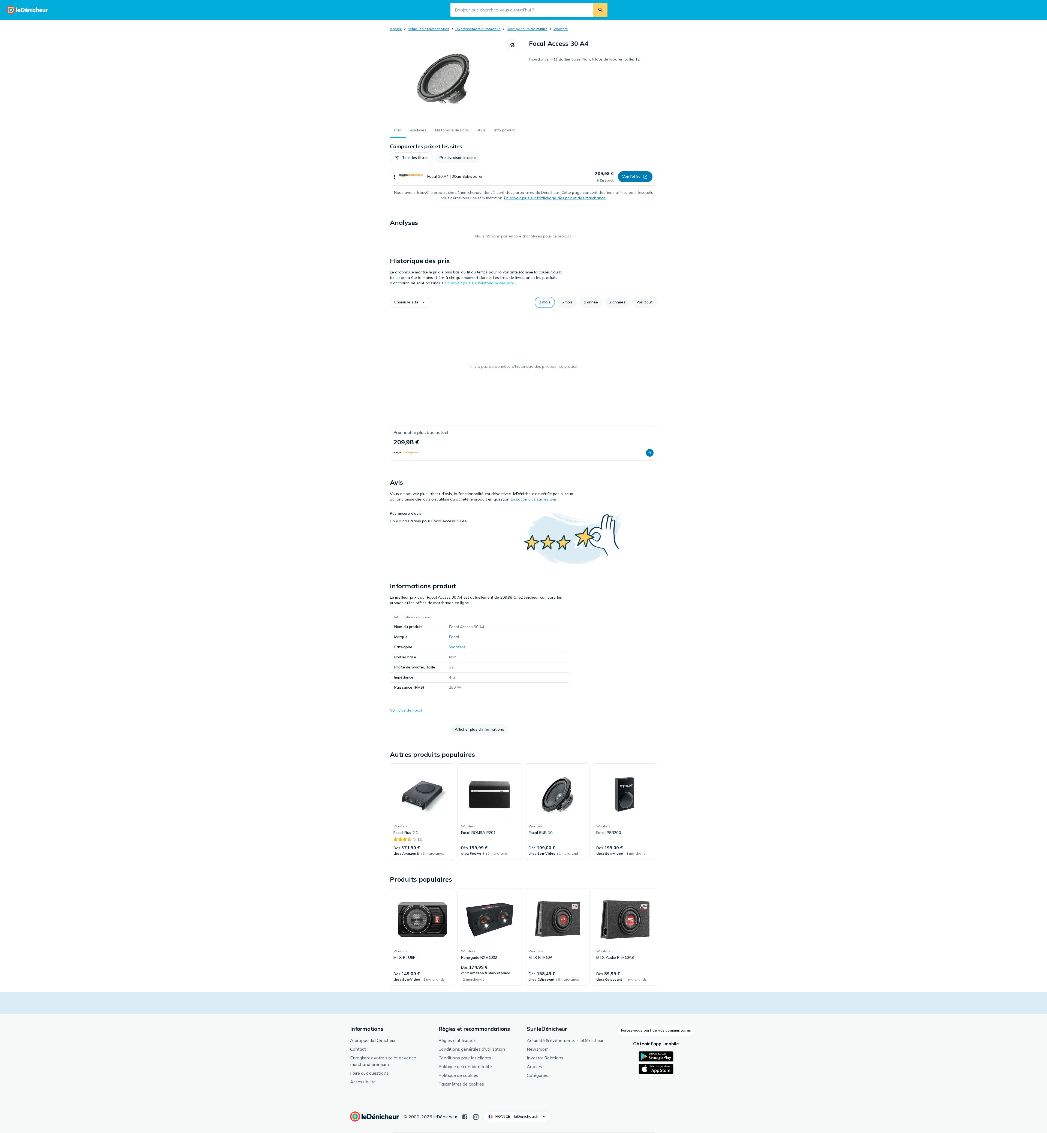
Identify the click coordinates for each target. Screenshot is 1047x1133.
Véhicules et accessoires (428, 29)
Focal (454, 636)
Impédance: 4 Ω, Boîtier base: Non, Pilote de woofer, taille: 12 (584, 59)
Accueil (396, 29)
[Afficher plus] (394, 176)
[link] (422, 811)
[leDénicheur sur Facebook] (465, 1116)
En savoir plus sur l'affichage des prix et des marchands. (555, 197)
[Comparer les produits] (512, 45)
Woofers (560, 29)
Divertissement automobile (478, 29)
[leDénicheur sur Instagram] (476, 1116)
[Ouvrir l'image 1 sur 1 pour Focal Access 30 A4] (448, 80)
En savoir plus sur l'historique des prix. (479, 283)
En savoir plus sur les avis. (534, 499)
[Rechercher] (600, 10)
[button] (411, 157)
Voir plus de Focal (406, 710)
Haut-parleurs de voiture (527, 29)
